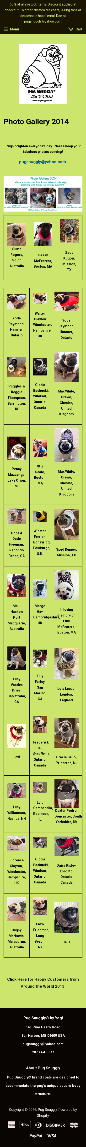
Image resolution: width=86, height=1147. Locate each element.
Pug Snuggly (47, 1110)
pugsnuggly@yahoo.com (43, 161)
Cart (78, 29)
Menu (14, 29)
